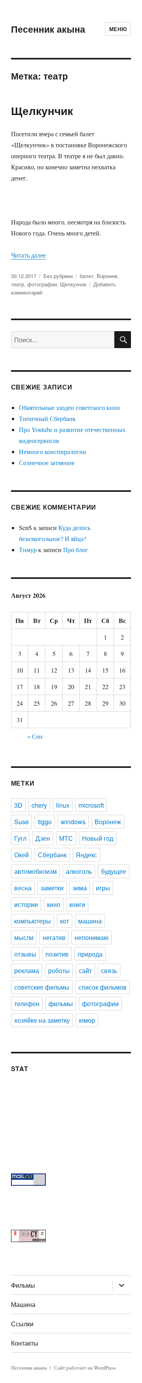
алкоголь (79, 871)
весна (23, 887)
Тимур (28, 549)
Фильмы (23, 1285)
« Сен (35, 736)
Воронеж (107, 276)
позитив (57, 953)
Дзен (43, 838)
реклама (26, 970)
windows (73, 821)
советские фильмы (41, 987)
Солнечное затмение (47, 462)
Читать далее (28, 255)
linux (62, 805)
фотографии (42, 284)
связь (109, 970)
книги (77, 904)
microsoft (91, 805)
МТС (66, 838)
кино (53, 904)
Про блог (75, 549)
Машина (23, 1304)
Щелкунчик (42, 110)
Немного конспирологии (52, 451)
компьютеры (32, 920)
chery (39, 805)
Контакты (24, 1343)
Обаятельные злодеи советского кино (69, 407)
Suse (21, 821)
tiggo (45, 821)
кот (64, 920)
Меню (118, 29)
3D (18, 805)
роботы (59, 970)
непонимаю (91, 937)
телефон (26, 1003)
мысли (24, 937)
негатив (54, 937)
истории (26, 904)
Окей (21, 854)
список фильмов (102, 987)
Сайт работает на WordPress (85, 1367)
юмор (87, 1020)
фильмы (61, 1003)
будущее (113, 871)
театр (17, 284)
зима (80, 887)
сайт (85, 970)
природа (90, 953)
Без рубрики (58, 276)
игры (103, 887)
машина (90, 920)
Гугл (20, 838)
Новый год (97, 838)
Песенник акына (48, 28)
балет (86, 276)
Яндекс (86, 854)
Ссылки (22, 1323)
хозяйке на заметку (42, 1020)
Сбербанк (52, 854)
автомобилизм (35, 871)
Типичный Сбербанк (47, 418)
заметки (52, 887)
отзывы (25, 953)
